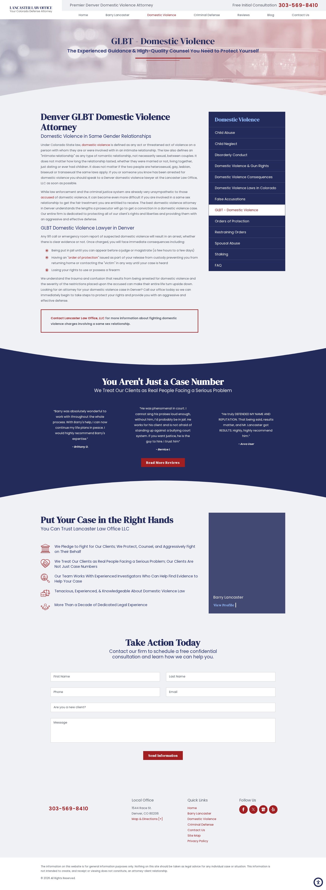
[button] (318, 882)
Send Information (163, 755)
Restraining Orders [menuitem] (230, 232)
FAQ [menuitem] (218, 265)
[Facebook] (243, 809)
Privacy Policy (198, 841)
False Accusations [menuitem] (230, 199)
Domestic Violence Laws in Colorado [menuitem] (245, 188)
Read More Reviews (163, 462)
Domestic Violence (202, 819)
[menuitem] (83, 15)
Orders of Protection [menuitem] (232, 221)
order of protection (83, 257)
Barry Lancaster (199, 813)
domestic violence (96, 145)
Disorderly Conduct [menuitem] (231, 155)
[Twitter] (253, 809)
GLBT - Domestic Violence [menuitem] (236, 210)
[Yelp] (273, 809)
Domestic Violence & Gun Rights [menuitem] (242, 165)
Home (192, 808)
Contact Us (196, 830)
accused (47, 197)
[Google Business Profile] (263, 809)
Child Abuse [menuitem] (225, 132)
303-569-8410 (298, 5)
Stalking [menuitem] (221, 254)
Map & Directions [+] (147, 819)
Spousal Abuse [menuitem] (227, 243)
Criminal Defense (201, 824)
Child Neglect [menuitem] (226, 143)
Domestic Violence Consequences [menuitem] (244, 177)
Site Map (194, 835)
